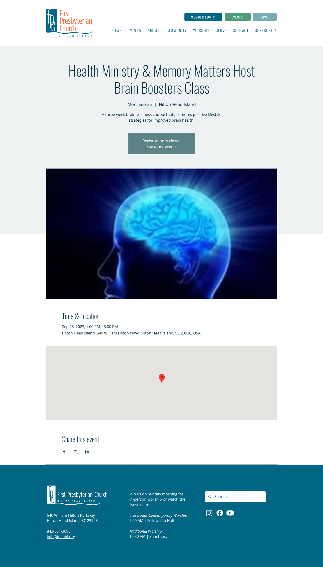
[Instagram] (209, 513)
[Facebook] (219, 513)
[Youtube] (230, 513)
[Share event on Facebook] (64, 451)
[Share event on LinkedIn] (87, 451)
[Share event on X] (76, 451)
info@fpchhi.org (61, 536)
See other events (162, 146)
